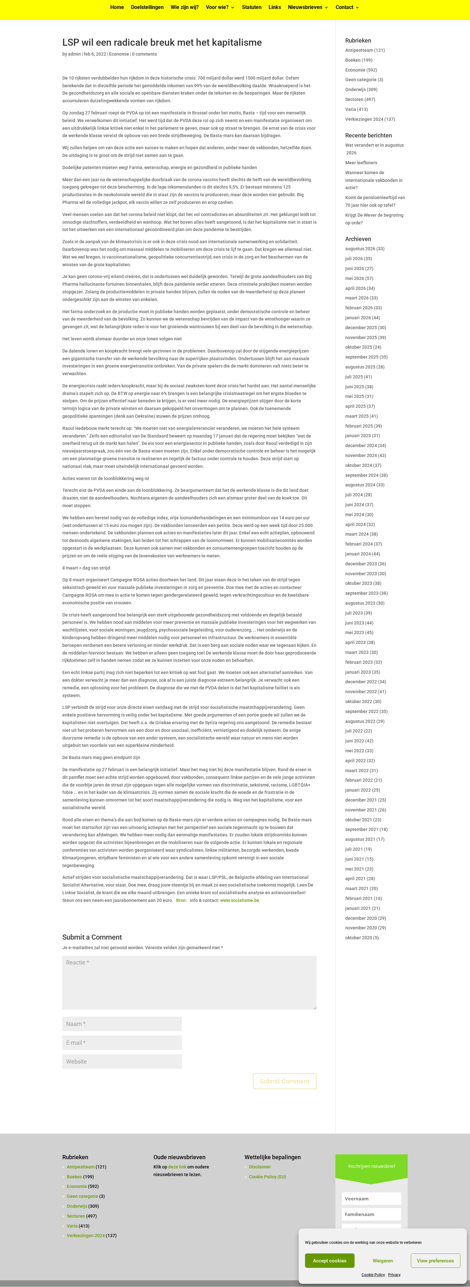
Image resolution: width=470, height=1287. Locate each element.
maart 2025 (357, 416)
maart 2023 (357, 652)
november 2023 (361, 573)
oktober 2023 (358, 583)
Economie (119, 54)
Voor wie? (217, 7)
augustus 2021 (360, 839)
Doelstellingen (147, 7)
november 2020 (361, 927)
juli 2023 (354, 613)
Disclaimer (260, 1166)
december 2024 (361, 445)
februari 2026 (359, 307)
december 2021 (361, 799)
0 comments (144, 54)
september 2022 (362, 711)
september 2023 (362, 593)
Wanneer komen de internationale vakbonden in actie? (374, 180)
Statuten (252, 7)
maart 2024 (357, 534)
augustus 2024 (360, 484)
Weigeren (383, 1261)
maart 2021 (357, 888)
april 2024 (355, 524)
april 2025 (355, 406)
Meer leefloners (361, 162)
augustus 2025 (360, 366)
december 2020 (361, 918)
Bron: (182, 900)
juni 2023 (354, 622)
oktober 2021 (358, 819)
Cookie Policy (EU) (267, 1176)
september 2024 (362, 475)
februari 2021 (359, 898)
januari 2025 (358, 435)
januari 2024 (358, 553)
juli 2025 (354, 376)
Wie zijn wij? (185, 7)
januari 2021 (358, 908)
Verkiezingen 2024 (364, 119)
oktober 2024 (358, 465)
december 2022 (361, 681)
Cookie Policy (373, 1275)
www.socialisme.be (239, 900)
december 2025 (361, 327)
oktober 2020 (358, 937)
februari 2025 (359, 426)
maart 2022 (357, 770)
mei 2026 (354, 278)
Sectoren (354, 99)
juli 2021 (354, 849)
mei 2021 (354, 869)
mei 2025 (354, 396)
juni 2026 (354, 268)
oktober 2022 (358, 701)
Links (275, 7)
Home (117, 7)
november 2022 (361, 691)
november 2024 (361, 455)
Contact (344, 7)
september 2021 (362, 829)
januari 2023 (358, 672)
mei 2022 (354, 750)
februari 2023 (359, 662)
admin (74, 54)
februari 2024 (359, 544)
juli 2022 (354, 730)
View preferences (435, 1261)
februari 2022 (359, 780)
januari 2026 (358, 317)
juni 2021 (354, 859)
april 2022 (355, 760)
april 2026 (355, 288)
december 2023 (361, 563)
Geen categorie (361, 79)
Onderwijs (355, 89)
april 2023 (355, 642)
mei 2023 (354, 632)
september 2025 (362, 357)
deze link (177, 1166)
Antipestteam (359, 50)
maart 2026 (357, 297)
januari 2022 (358, 790)
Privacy (394, 1275)
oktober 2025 (358, 347)
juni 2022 (354, 740)
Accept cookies (330, 1261)
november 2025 (361, 337)
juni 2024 (354, 504)
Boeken (353, 60)
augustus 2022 (360, 721)
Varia (350, 109)
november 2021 (361, 809)
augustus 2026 (360, 248)
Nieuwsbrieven (305, 7)
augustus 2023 (360, 603)
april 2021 (355, 878)
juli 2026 (354, 258)
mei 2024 (354, 514)
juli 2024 (354, 494)
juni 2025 (354, 386)
